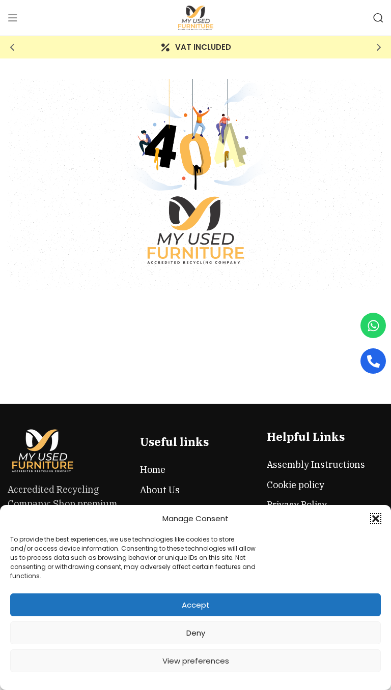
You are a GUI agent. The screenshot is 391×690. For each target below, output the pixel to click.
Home (152, 469)
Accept (196, 604)
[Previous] (13, 47)
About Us (160, 490)
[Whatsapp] (373, 325)
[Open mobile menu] (13, 18)
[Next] (378, 47)
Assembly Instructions (316, 464)
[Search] (378, 18)
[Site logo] (195, 17)
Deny (195, 632)
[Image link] (43, 449)
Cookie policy (295, 485)
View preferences (195, 660)
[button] (376, 519)
